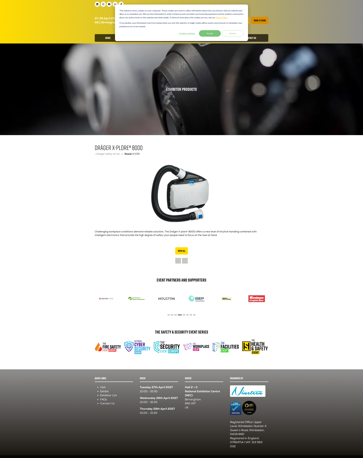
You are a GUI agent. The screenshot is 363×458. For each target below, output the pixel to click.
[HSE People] (196, 298)
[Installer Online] (106, 298)
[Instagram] (103, 4)
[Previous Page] (178, 261)
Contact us (250, 38)
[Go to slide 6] (187, 315)
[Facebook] (109, 4)
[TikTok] (121, 4)
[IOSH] (256, 298)
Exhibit (104, 391)
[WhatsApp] (115, 4)
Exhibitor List (108, 395)
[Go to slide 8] (194, 315)
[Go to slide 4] (179, 315)
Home (108, 38)
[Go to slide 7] (191, 315)
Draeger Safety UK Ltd (107, 154)
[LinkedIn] (97, 4)
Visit (103, 387)
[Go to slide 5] (183, 315)
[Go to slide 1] (168, 315)
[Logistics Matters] (226, 298)
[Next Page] (185, 261)
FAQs (103, 399)
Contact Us (107, 403)
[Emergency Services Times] (136, 298)
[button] (259, 20)
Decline (232, 33)
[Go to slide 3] (175, 315)
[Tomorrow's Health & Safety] (166, 298)
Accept (210, 33)
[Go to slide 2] (172, 315)
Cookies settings (187, 33)
